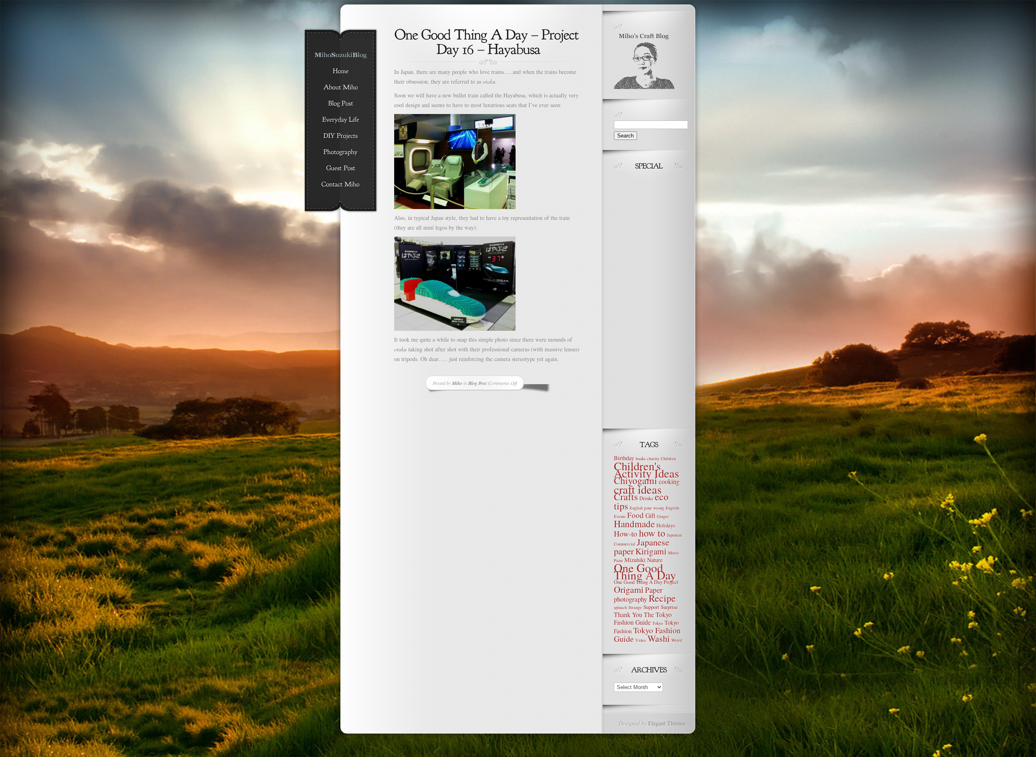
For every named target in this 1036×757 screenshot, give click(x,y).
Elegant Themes (666, 723)
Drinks (646, 498)
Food (635, 515)
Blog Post (477, 383)
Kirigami (651, 551)
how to (652, 533)
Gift (650, 515)
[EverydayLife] (341, 120)
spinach (620, 607)
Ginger (663, 516)
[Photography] (341, 152)
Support (651, 607)
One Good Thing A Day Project (646, 582)
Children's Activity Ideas (646, 469)
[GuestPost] (341, 168)
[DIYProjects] (341, 136)
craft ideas (638, 489)
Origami (628, 589)
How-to (625, 534)
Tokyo (657, 623)
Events (620, 516)
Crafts (626, 496)
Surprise (669, 607)
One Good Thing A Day (645, 571)
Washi (659, 638)
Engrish (672, 508)
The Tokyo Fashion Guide (643, 618)
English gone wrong (647, 508)
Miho (457, 383)
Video (640, 640)
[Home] (341, 71)
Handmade (634, 523)
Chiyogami (635, 480)
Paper (653, 590)
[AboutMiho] (341, 88)
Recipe (662, 598)
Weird (676, 640)
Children (668, 458)
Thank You (628, 614)
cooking (669, 481)
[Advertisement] (638, 297)
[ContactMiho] (341, 185)
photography (630, 599)
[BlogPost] (341, 104)
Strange (635, 607)
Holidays (665, 525)
